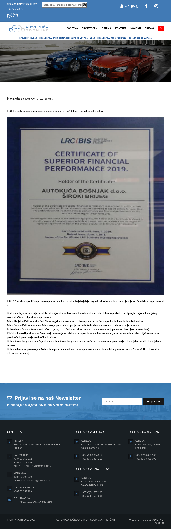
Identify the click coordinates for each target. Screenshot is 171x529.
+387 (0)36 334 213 (91, 458)
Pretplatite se (154, 401)
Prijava (130, 6)
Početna (72, 28)
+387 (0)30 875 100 (145, 455)
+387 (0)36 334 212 (91, 455)
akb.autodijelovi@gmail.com (22, 3)
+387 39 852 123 (23, 491)
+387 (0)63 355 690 (145, 458)
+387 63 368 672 (23, 458)
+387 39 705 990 (23, 477)
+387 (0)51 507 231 (91, 496)
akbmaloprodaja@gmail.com (33, 480)
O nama (106, 28)
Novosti (135, 28)
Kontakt (120, 28)
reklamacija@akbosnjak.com (33, 502)
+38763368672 (15, 8)
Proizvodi (89, 28)
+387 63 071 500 (23, 462)
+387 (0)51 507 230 (91, 492)
